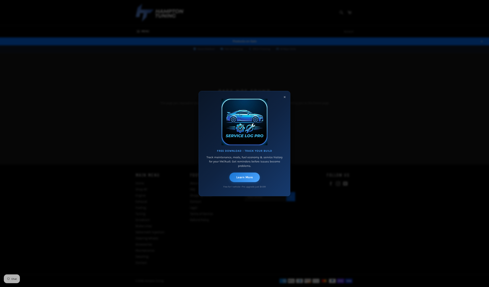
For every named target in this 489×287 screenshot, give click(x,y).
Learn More (244, 177)
